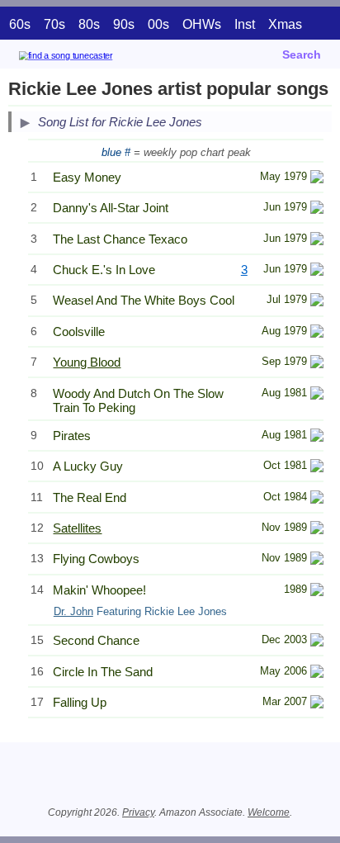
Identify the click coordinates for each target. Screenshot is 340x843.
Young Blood (86, 362)
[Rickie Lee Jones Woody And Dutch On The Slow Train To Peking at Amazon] (316, 395)
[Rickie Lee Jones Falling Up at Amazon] (316, 704)
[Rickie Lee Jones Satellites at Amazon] (316, 530)
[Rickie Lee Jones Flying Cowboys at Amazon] (316, 560)
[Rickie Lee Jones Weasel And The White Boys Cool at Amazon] (316, 302)
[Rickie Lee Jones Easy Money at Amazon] (316, 179)
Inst (244, 24)
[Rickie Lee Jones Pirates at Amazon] (316, 437)
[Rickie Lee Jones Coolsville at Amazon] (316, 333)
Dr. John (73, 611)
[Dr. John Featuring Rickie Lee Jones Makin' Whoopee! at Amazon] (316, 592)
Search (301, 54)
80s (89, 24)
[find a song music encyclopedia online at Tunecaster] (90, 58)
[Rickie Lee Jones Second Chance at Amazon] (316, 642)
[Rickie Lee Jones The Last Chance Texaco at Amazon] (316, 241)
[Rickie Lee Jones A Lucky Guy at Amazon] (316, 468)
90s (124, 24)
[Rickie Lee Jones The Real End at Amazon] (316, 499)
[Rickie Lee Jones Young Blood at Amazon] (316, 364)
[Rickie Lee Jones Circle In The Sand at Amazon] (316, 673)
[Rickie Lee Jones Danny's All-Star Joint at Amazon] (316, 209)
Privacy (138, 812)
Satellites (77, 528)
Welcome (269, 812)
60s (20, 24)
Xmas (285, 24)
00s (158, 24)
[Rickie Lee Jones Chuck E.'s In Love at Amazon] (316, 271)
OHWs (201, 24)
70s (54, 24)
